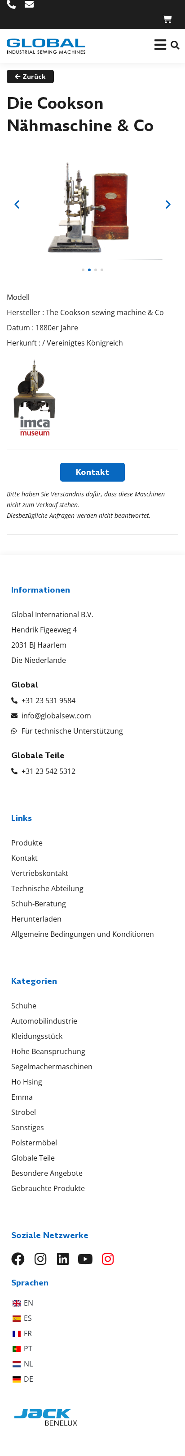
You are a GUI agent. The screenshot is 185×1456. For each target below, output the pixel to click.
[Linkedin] (63, 1259)
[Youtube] (85, 1259)
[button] (175, 45)
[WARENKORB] (167, 19)
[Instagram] (40, 1259)
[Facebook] (18, 1259)
